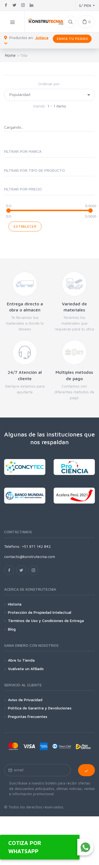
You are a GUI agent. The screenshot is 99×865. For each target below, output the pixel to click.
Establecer (25, 226)
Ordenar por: (49, 83)
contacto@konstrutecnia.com (29, 556)
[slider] (8, 210)
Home (10, 55)
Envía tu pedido (72, 39)
